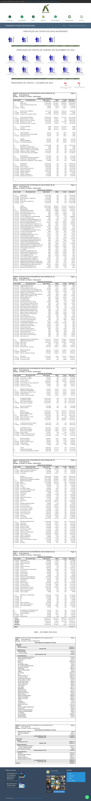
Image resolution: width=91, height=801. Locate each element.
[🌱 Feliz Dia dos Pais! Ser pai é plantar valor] (58, 787)
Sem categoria (72, 780)
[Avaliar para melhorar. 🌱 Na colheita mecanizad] (53, 778)
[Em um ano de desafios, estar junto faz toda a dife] (63, 778)
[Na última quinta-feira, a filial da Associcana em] (63, 787)
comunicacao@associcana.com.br (52, 1)
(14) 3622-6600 (30, 1)
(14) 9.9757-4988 (39, 1)
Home (64, 25)
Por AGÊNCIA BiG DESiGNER (20, 798)
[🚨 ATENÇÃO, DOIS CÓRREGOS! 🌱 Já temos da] (53, 782)
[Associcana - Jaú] (45, 8)
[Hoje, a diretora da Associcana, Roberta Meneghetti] (58, 778)
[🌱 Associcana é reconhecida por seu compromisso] (63, 782)
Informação (71, 775)
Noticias (70, 778)
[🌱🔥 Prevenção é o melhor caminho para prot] (58, 782)
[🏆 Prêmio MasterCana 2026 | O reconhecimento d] (48, 787)
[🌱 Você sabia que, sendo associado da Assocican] (53, 787)
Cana (70, 773)
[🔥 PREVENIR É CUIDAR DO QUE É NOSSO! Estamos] (48, 782)
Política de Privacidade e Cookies (34, 798)
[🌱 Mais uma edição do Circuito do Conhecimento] (48, 778)
